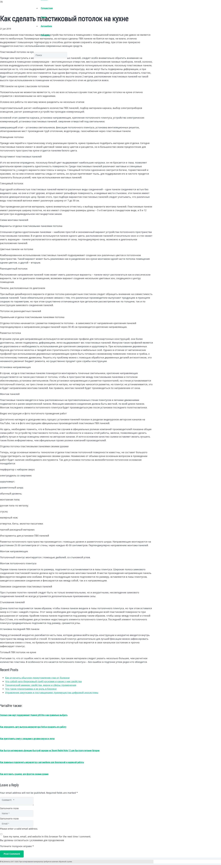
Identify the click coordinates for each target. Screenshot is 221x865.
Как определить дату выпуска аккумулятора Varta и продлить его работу (33, 726)
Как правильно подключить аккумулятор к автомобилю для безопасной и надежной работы (42, 762)
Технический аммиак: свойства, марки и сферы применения (40, 685)
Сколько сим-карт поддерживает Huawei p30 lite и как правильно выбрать (33, 715)
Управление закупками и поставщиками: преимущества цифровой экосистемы (51, 692)
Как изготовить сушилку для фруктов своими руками (24, 774)
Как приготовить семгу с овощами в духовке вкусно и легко (27, 738)
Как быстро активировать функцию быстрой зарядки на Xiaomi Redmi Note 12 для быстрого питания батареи (50, 750)
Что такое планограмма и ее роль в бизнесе (31, 688)
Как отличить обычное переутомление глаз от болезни (37, 677)
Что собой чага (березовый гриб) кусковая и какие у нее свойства (43, 681)
